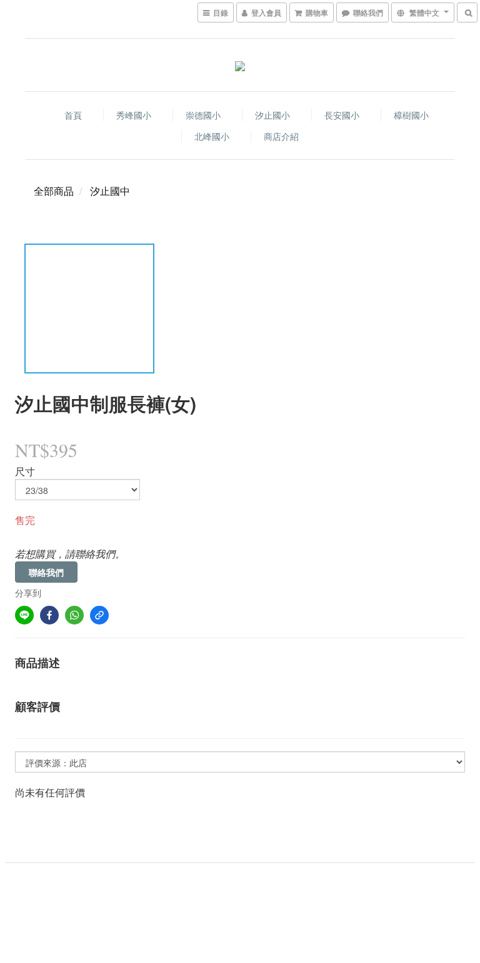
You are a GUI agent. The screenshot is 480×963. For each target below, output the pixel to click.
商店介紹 (281, 136)
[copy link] (99, 615)
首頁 (73, 115)
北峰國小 (211, 136)
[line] (24, 615)
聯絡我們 (46, 572)
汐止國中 (110, 191)
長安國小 (341, 115)
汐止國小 (272, 115)
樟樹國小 (411, 115)
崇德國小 (203, 115)
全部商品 (54, 191)
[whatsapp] (74, 615)
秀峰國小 (133, 115)
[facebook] (49, 615)
